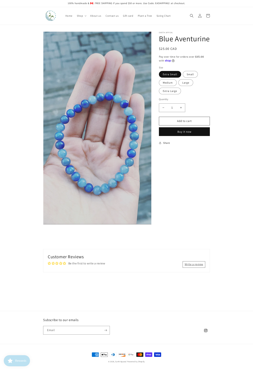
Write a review (194, 264)
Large (185, 82)
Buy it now (184, 131)
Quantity (163, 99)
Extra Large (170, 91)
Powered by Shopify (136, 361)
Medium (168, 82)
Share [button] (166, 143)
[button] (81, 16)
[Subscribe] (105, 330)
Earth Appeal (120, 361)
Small (190, 74)
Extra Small (170, 74)
